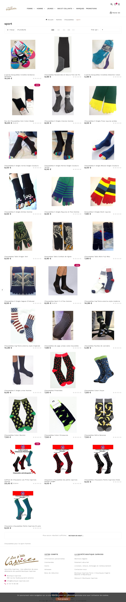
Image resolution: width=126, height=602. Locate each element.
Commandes (49, 562)
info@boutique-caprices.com (18, 581)
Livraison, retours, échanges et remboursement (93, 566)
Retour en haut (75, 535)
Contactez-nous (81, 569)
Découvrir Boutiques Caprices (86, 578)
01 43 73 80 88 (12, 584)
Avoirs (46, 566)
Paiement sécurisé (82, 562)
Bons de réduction (51, 573)
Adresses (47, 569)
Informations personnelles (54, 559)
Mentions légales (81, 559)
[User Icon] (119, 4)
